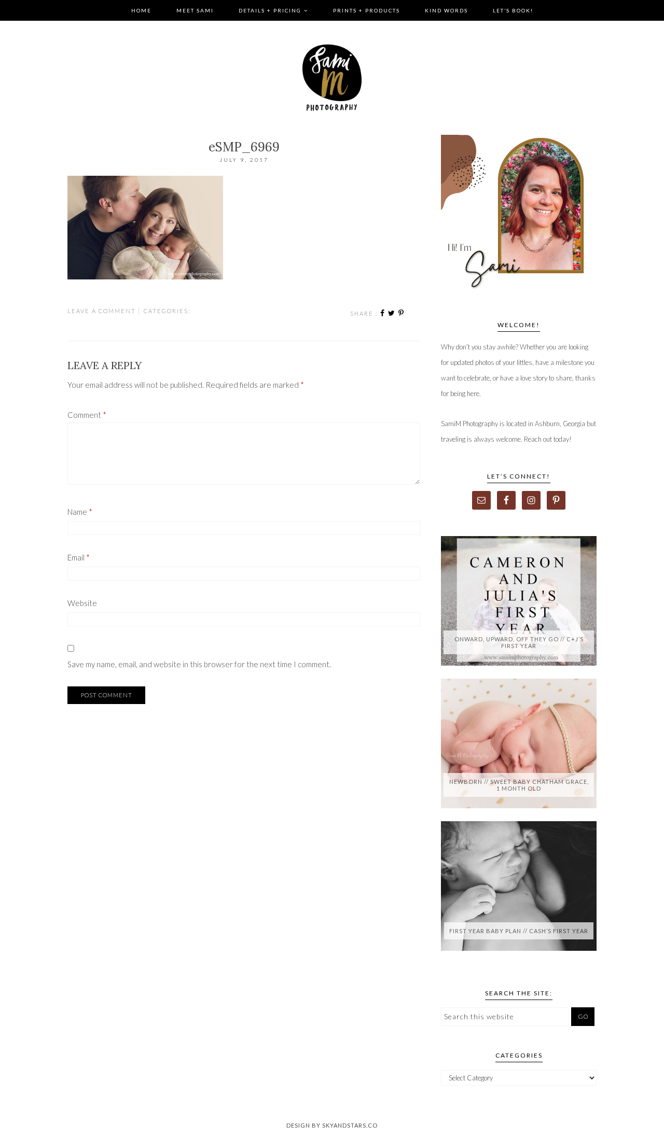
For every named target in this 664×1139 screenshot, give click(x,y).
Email (78, 557)
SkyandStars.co (350, 1125)
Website (82, 603)
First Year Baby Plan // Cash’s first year (518, 930)
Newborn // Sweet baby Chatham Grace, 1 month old (519, 785)
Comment (86, 414)
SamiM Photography (332, 78)
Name (79, 511)
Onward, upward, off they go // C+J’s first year (519, 642)
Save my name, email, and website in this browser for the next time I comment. (199, 664)
